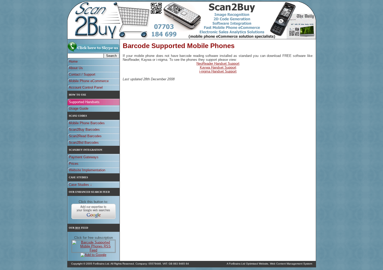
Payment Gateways (83, 157)
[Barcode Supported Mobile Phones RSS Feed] (93, 250)
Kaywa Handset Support (218, 67)
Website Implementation (87, 170)
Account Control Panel (86, 87)
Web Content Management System (291, 263)
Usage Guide (78, 108)
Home (73, 61)
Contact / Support (82, 74)
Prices (73, 164)
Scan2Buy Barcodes (84, 129)
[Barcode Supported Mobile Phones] (93, 51)
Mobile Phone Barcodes (87, 123)
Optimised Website (257, 263)
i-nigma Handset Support (218, 71)
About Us (76, 68)
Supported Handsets (84, 102)
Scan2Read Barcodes (85, 136)
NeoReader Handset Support (217, 63)
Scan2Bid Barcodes (84, 142)
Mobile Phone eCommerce (89, 81)
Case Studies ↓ (80, 185)
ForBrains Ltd (237, 263)
